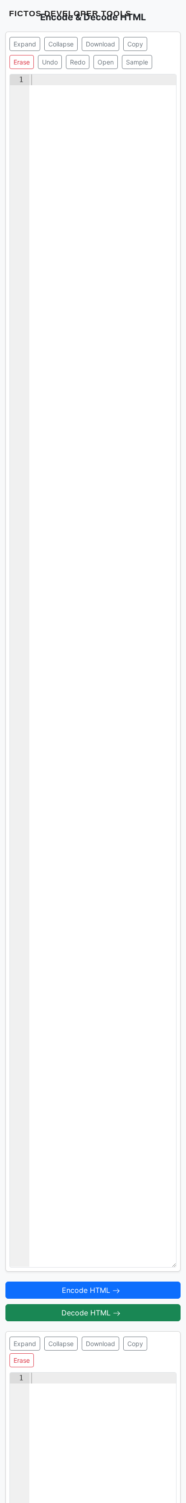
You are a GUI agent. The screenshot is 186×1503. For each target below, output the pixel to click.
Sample (137, 62)
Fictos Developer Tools (70, 13)
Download (100, 44)
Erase (22, 62)
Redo (77, 62)
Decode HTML (87, 1312)
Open (106, 62)
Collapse (61, 44)
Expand (25, 44)
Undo (50, 62)
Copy (135, 44)
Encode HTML (87, 1290)
